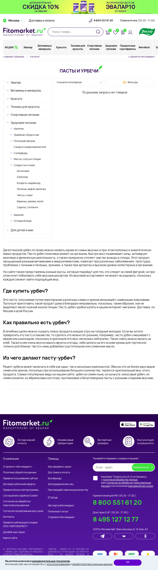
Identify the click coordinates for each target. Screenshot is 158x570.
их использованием (58, 564)
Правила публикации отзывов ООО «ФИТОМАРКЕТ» (20, 524)
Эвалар (28, 47)
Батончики (23, 171)
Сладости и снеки (24, 165)
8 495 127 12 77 (115, 519)
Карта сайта (10, 538)
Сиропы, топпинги (27, 207)
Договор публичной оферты (19, 484)
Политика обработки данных (19, 472)
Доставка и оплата (42, 20)
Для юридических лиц (60, 484)
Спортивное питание (94, 47)
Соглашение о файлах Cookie (20, 495)
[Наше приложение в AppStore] (128, 425)
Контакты (8, 516)
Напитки (19, 128)
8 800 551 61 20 (103, 20)
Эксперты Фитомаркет (61, 505)
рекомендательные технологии (51, 561)
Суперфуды (20, 153)
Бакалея (18, 215)
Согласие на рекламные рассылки (23, 511)
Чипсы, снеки (25, 195)
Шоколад (22, 177)
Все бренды (55, 478)
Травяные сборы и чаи (26, 135)
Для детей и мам (22, 230)
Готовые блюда (22, 221)
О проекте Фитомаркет (141, 56)
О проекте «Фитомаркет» (17, 466)
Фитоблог (144, 47)
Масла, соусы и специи (27, 159)
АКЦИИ (9, 47)
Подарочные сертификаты (128, 47)
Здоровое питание (111, 47)
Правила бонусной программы (20, 490)
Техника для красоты (78, 47)
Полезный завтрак (24, 141)
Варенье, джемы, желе (30, 201)
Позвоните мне (137, 20)
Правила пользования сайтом (20, 478)
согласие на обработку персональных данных (126, 484)
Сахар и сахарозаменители (30, 147)
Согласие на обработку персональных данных (17, 503)
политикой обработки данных (120, 479)
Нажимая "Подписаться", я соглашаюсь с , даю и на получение (127, 481)
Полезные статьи (58, 511)
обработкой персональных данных (92, 564)
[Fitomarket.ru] (24, 32)
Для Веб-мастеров (14, 532)
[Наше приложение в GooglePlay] (146, 425)
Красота (61, 47)
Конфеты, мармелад (28, 183)
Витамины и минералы (45, 47)
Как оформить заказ (59, 466)
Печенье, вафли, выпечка (31, 189)
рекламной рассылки (140, 486)
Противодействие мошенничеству (68, 490)
